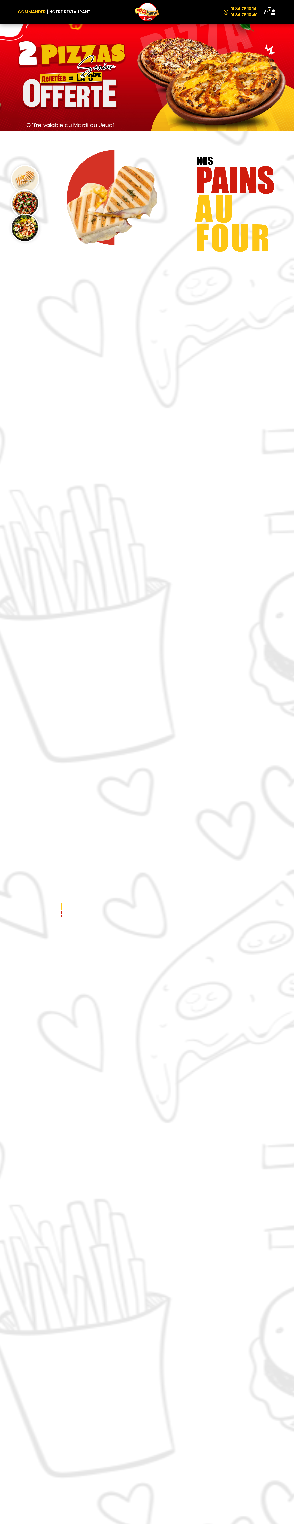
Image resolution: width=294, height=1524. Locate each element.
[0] (266, 12)
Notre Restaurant (69, 12)
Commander (32, 12)
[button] (61, 906)
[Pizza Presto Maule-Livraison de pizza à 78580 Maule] (147, 12)
